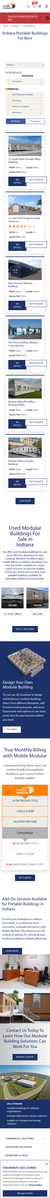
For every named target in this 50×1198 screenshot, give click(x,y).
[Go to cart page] (40, 6)
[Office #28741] (12, 598)
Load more (25, 501)
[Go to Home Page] (9, 6)
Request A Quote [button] (25, 1057)
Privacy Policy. (35, 1185)
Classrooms (17, 81)
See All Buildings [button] (25, 629)
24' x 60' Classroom (37, 614)
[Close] (47, 1164)
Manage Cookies (25, 1193)
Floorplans (35, 121)
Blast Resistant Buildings (22, 95)
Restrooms (17, 113)
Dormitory (16, 101)
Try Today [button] (12, 730)
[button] (25, 146)
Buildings (15, 121)
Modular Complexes (20, 107)
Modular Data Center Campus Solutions (27, 1116)
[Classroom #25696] (37, 598)
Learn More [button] (12, 951)
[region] (25, 1179)
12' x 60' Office (12, 614)
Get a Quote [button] (25, 878)
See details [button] (17, 181)
